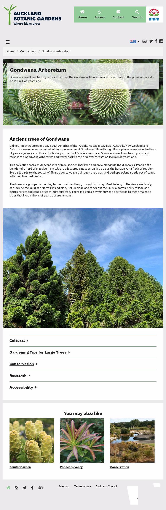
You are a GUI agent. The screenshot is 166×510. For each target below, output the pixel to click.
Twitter (151, 41)
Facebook (156, 41)
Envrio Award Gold (129, 494)
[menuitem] (10, 51)
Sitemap (64, 486)
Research (18, 375)
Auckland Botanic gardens (32, 16)
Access (100, 17)
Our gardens (28, 51)
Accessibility (21, 387)
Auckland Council (154, 14)
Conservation (22, 364)
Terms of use (82, 486)
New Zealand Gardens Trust (151, 494)
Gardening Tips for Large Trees (38, 352)
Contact (118, 17)
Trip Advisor (144, 41)
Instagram (161, 41)
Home (82, 17)
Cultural (17, 340)
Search (137, 17)
